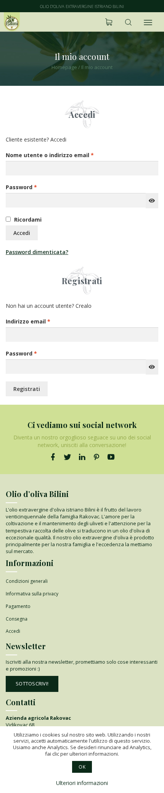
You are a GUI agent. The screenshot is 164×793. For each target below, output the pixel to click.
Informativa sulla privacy (32, 593)
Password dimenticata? (37, 252)
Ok (82, 767)
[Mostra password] (152, 200)
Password (34, 187)
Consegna (16, 619)
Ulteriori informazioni (82, 783)
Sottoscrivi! (32, 683)
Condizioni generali (27, 581)
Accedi (21, 232)
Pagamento (18, 606)
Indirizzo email (41, 321)
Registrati (26, 388)
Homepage (64, 67)
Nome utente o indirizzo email (62, 155)
